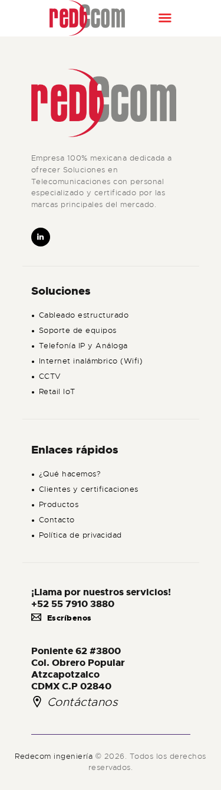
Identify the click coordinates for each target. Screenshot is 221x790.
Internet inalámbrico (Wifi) (91, 361)
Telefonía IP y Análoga (83, 346)
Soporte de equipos (78, 330)
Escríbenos (69, 618)
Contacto (57, 520)
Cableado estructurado (84, 315)
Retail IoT (57, 391)
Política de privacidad (80, 535)
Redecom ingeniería (55, 756)
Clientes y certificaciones (88, 489)
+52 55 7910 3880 (72, 604)
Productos (59, 504)
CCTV (50, 376)
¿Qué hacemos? (70, 474)
